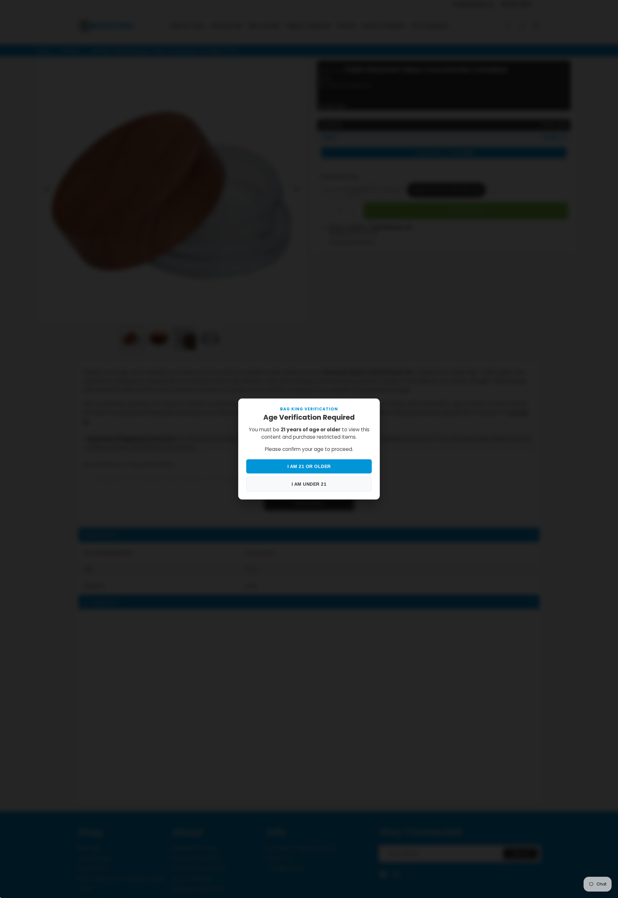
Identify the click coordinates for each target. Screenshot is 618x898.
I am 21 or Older (309, 466)
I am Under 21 (309, 484)
